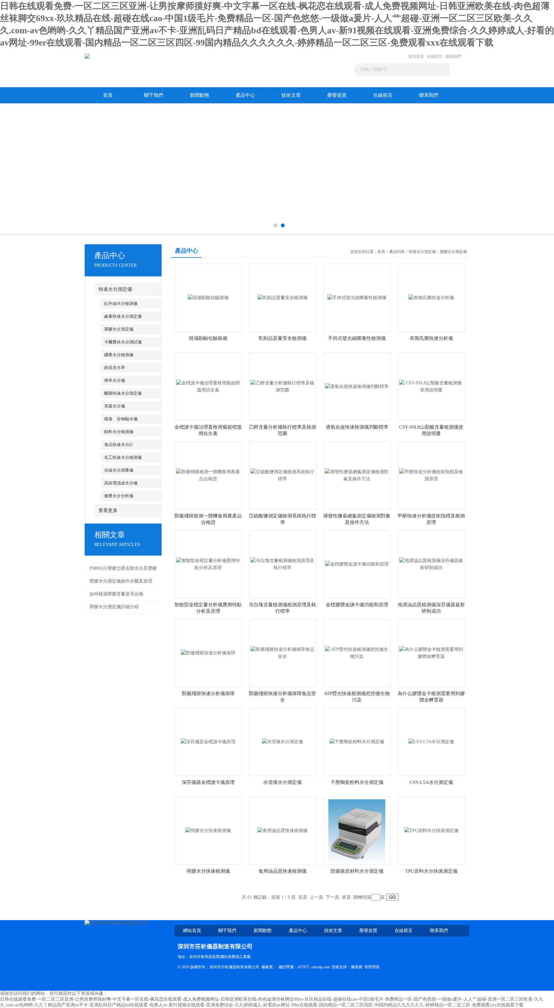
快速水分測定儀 (115, 289)
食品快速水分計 (118, 444)
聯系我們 (453, 56)
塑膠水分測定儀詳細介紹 (114, 606)
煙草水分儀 (114, 380)
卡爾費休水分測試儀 (123, 342)
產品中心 (245, 95)
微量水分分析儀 (118, 495)
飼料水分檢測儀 (118, 431)
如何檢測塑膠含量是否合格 (116, 594)
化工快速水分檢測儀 (123, 457)
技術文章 (291, 95)
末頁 (346, 897)
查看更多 (108, 510)
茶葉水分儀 (114, 406)
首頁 (108, 95)
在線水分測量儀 (118, 470)
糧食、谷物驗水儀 (121, 418)
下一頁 (332, 897)
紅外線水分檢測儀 (121, 303)
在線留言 (434, 56)
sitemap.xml (320, 967)
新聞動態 (199, 95)
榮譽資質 (337, 95)
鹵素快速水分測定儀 (123, 316)
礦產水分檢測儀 (118, 354)
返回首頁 (416, 56)
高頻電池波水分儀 (121, 483)
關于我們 (153, 95)
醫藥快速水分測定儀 (123, 393)
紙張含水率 (114, 367)
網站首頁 (192, 930)
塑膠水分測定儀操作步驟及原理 (120, 581)
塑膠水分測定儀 (118, 329)
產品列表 (397, 251)
